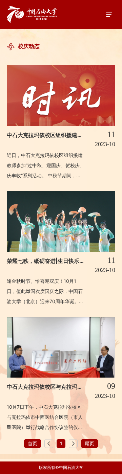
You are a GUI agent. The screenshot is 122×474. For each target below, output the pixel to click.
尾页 (89, 443)
